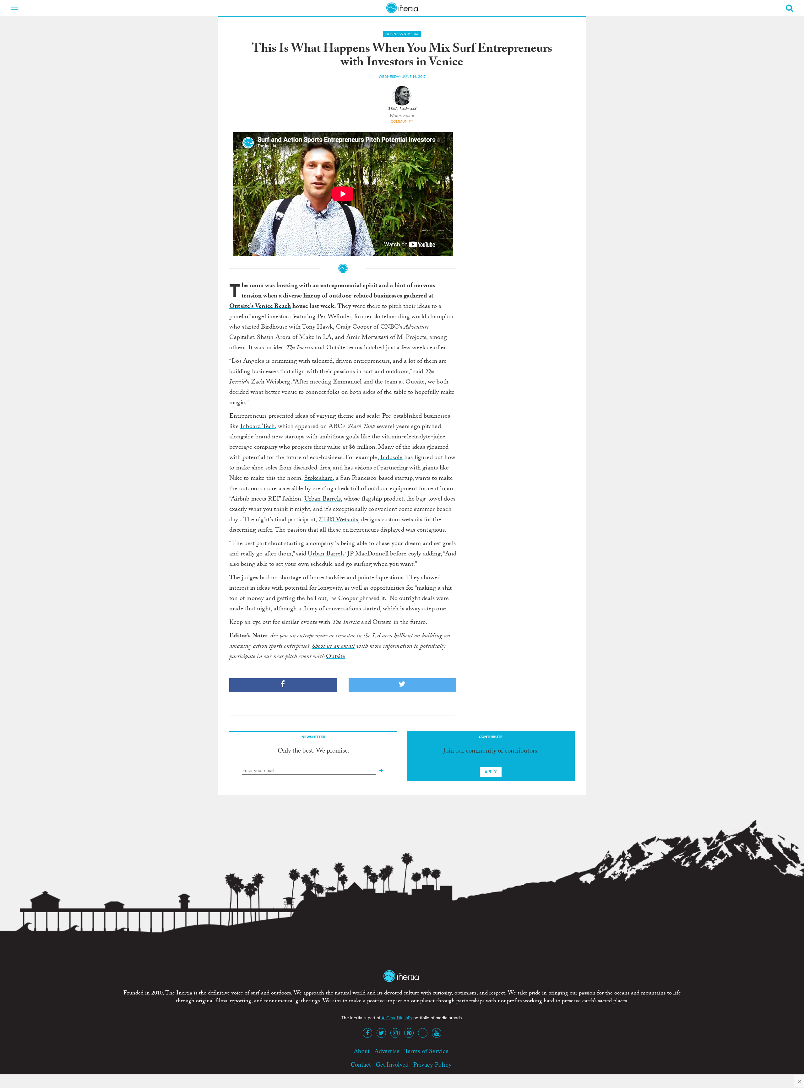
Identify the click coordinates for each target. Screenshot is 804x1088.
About (362, 1051)
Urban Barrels (322, 499)
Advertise (386, 1051)
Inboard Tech (257, 427)
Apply (491, 771)
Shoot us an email (333, 646)
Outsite (335, 657)
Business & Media (402, 34)
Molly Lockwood (402, 109)
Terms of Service (427, 1051)
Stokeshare (318, 479)
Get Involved (392, 1064)
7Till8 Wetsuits (338, 520)
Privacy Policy (432, 1064)
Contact (361, 1064)
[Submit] (381, 770)
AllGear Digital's (397, 1018)
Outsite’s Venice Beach (260, 307)
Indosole (391, 458)
